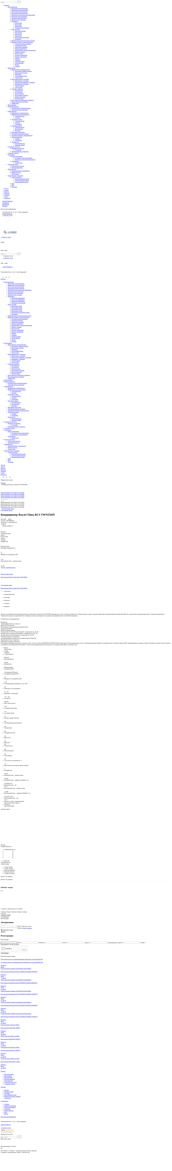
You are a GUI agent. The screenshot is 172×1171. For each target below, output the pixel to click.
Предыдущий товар (7, 508)
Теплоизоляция (19, 61)
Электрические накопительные (21, 108)
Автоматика (15, 161)
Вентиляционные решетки (19, 102)
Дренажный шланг (21, 45)
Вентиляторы (12, 105)
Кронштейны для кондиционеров (25, 50)
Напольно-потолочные (22, 28)
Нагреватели (19, 90)
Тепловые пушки (16, 119)
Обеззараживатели (17, 167)
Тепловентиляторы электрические (21, 135)
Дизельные (18, 124)
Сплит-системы (16, 177)
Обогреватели (12, 111)
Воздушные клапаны (21, 95)
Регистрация (4, 918)
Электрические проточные (19, 110)
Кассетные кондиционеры (19, 12)
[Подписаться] (19, 1136)
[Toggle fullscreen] (5, 499)
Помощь (6, 195)
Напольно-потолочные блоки (20, 312)
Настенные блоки (16, 307)
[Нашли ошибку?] (86, 1169)
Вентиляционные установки (20, 79)
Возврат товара (9, 1091)
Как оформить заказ (10, 1095)
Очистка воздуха (13, 164)
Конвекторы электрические (19, 113)
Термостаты (18, 163)
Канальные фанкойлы (18, 301)
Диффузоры (15, 103)
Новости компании (10, 1106)
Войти (3, 932)
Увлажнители (12, 169)
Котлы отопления (16, 156)
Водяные (18, 130)
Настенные (18, 23)
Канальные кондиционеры (19, 13)
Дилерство (7, 1098)
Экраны (17, 66)
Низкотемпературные (21, 182)
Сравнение (5, 203)
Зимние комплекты (21, 48)
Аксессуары (18, 77)
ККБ (12, 183)
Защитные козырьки (21, 47)
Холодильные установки (15, 175)
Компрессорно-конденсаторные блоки (23, 40)
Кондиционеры (12, 7)
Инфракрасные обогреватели (20, 114)
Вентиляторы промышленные (20, 69)
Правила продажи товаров (12, 1096)
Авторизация (5, 917)
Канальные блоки (16, 311)
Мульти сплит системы (18, 20)
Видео (6, 1114)
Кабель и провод (20, 52)
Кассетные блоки (16, 309)
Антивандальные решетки (23, 44)
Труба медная (19, 63)
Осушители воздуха (14, 147)
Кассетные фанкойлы (18, 299)
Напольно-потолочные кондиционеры (23, 15)
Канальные (18, 26)
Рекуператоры (19, 98)
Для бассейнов (19, 85)
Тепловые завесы (16, 126)
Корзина (4, 206)
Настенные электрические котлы (25, 159)
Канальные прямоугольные (23, 71)
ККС (12, 185)
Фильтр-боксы (19, 93)
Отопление (11, 155)
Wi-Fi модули (19, 53)
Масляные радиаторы (18, 132)
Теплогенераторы (16, 137)
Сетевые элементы (17, 89)
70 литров (18, 150)
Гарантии (7, 1109)
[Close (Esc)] (1, 499)
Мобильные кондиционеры (19, 10)
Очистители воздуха (17, 166)
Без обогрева (19, 129)
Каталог (6, 5)
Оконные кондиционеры (19, 18)
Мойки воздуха (16, 172)
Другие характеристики (8, 567)
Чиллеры (14, 187)
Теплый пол (15, 142)
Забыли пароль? (27, 928)
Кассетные (18, 24)
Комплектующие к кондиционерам (22, 42)
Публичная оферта (10, 1107)
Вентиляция (11, 68)
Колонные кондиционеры (19, 16)
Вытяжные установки (21, 84)
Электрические (19, 116)
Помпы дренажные (21, 57)
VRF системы (15, 29)
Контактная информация (8, 1117)
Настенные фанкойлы (18, 298)
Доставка (7, 1093)
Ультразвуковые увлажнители (20, 171)
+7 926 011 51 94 (7, 215)
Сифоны (17, 60)
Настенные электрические (19, 434)
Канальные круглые (21, 73)
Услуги (6, 188)
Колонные (18, 39)
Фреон (17, 65)
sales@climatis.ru (7, 213)
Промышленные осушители (20, 151)
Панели (17, 58)
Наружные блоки (20, 31)
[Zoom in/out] (7, 499)
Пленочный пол (20, 143)
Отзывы (6, 1104)
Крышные (18, 74)
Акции (6, 190)
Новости (7, 193)
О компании (4, 1101)
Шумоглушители (20, 97)
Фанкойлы (14, 21)
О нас (6, 196)
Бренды (6, 192)
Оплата (6, 1090)
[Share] (3, 499)
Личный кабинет (7, 201)
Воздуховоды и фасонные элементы (22, 100)
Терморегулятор (20, 145)
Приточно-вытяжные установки (25, 82)
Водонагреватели (13, 106)
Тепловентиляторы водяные (20, 134)
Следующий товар (6, 510)
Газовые (17, 118)
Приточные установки (22, 81)
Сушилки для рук (13, 153)
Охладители (18, 92)
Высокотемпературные (22, 179)
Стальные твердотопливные (23, 158)
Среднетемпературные (22, 180)
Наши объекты (8, 1110)
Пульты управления (21, 55)
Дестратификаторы (21, 76)
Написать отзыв (5, 915)
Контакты (7, 198)
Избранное (5, 204)
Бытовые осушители (17, 148)
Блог (5, 1112)
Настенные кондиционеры (19, 8)
